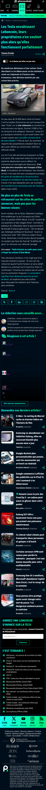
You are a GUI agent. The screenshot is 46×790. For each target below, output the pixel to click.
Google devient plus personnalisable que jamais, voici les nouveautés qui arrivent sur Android (30, 458)
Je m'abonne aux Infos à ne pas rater (22, 61)
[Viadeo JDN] (12, 761)
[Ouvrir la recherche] (43, 1)
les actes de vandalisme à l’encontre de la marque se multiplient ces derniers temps (20, 178)
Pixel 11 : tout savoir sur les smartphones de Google (23, 662)
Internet (19, 569)
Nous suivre (42, 302)
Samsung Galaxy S (22, 528)
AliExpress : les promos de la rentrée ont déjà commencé (23, 656)
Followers (14, 724)
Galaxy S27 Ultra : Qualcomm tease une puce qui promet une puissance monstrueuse (29, 519)
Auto (22, 10)
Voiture (8, 20)
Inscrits (32, 724)
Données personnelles (33, 733)
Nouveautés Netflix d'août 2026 (18, 682)
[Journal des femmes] (12, 746)
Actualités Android (22, 467)
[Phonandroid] (5, 768)
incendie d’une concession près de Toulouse (24, 186)
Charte (9, 736)
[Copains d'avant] (33, 756)
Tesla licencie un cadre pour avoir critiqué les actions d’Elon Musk (21, 251)
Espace (29, 10)
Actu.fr (12, 290)
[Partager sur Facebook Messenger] (27, 302)
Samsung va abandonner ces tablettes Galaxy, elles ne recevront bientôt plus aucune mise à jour (30, 438)
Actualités (19, 426)
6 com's (38, 54)
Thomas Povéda (7, 53)
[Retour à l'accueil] (23, 1)
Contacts (38, 731)
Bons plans (38, 10)
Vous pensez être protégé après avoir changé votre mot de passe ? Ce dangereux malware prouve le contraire (29, 602)
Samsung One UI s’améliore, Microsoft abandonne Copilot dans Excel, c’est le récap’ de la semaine (30, 580)
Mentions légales (18, 733)
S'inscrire (23, 642)
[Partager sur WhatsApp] (34, 302)
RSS (41, 724)
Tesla (4, 296)
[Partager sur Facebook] (12, 302)
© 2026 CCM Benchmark (31, 736)
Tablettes (19, 447)
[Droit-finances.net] (12, 756)
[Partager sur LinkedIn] (19, 302)
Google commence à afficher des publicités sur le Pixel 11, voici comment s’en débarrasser (30, 479)
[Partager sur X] (4, 302)
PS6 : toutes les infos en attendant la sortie (23, 678)
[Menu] (2, 1)
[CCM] (33, 746)
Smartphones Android (23, 488)
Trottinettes (19, 15)
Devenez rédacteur (27, 731)
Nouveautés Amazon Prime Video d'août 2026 (24, 688)
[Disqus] (23, 370)
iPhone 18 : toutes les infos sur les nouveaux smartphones (23, 670)
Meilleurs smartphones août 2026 (19, 708)
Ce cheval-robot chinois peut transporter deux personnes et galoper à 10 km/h (30, 538)
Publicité (8, 733)
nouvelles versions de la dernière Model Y (20, 139)
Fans (4, 724)
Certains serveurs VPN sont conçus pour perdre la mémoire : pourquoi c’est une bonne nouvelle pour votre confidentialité (30, 558)
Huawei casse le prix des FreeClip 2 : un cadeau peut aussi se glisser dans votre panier (29, 499)
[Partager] (43, 54)
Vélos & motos (29, 15)
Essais (11, 15)
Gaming (15, 10)
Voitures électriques (20, 20)
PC (8, 10)
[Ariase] (33, 761)
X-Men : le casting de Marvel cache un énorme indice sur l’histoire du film (30, 419)
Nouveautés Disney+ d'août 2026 (19, 685)
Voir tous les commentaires (15, 403)
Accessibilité (17, 736)
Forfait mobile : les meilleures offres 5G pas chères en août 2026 (23, 698)
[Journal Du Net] (12, 751)
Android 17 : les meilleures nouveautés (21, 666)
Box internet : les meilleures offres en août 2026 (22, 692)
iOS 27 (8, 675)
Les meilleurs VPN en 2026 (16, 711)
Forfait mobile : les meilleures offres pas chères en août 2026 (22, 703)
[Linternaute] (33, 751)
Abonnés (23, 724)
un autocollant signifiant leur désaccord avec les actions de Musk (20, 276)
